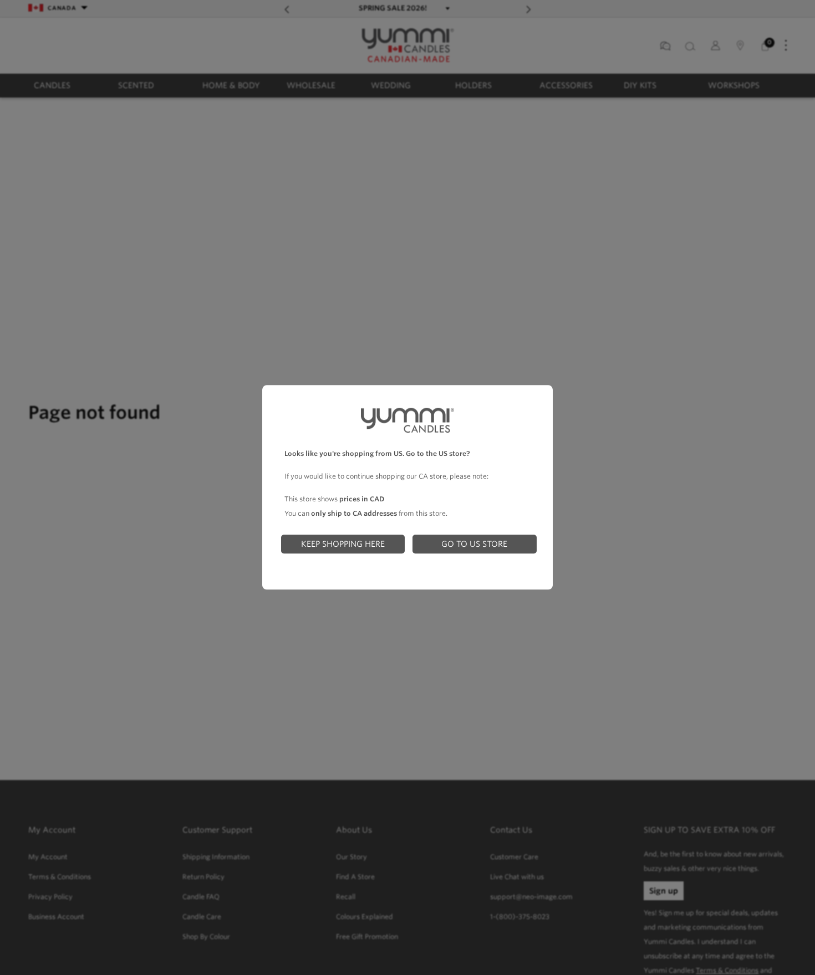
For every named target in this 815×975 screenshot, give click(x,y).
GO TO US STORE (474, 543)
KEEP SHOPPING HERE (343, 543)
